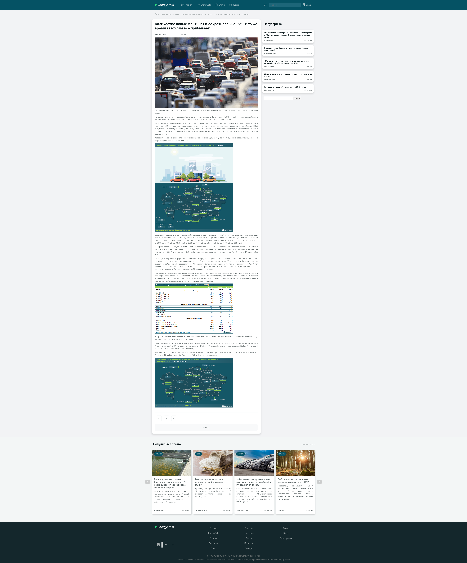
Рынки (199, 454)
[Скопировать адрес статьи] (174, 418)
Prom (165, 5)
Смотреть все (307, 444)
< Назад (206, 427)
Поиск (297, 98)
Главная (188, 5)
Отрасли (158, 454)
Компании (248, 533)
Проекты (248, 543)
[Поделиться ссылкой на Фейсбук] (166, 418)
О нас (285, 528)
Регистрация (286, 538)
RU (264, 5)
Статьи (222, 5)
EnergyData (206, 5)
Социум (248, 548)
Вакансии (236, 5)
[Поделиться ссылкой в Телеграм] (159, 418)
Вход (285, 533)
